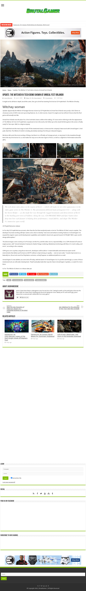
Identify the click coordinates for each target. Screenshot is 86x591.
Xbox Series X (37, 98)
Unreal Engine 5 (41, 280)
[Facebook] (37, 493)
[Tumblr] (52, 493)
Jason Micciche (8, 98)
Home (4, 90)
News (9, 90)
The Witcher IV (29, 280)
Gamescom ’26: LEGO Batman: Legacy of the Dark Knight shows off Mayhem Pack (16, 337)
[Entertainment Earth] (43, 32)
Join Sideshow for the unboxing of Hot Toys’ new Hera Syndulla (69, 307)
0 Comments (48, 98)
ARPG (9, 280)
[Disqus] (43, 379)
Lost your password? (9, 482)
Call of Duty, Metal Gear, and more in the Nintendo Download (69, 335)
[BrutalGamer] (43, 10)
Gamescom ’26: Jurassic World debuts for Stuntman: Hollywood (31, 25)
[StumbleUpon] (48, 493)
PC (30, 98)
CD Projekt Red (17, 280)
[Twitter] (41, 493)
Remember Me (16, 478)
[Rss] (33, 493)
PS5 (33, 98)
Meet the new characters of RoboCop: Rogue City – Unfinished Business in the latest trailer (17, 309)
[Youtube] (45, 493)
